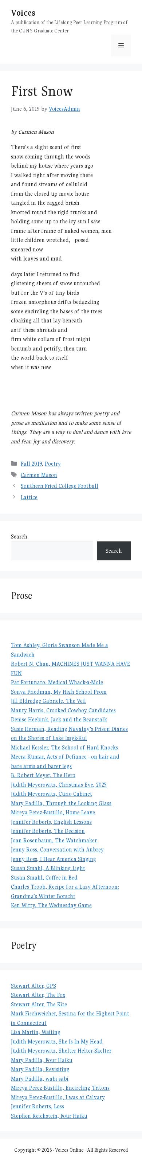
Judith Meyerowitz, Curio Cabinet (51, 793)
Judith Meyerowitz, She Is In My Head (57, 1041)
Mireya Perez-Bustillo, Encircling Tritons (60, 1087)
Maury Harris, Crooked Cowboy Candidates (63, 710)
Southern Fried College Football (59, 485)
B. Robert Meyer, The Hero (43, 775)
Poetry (53, 463)
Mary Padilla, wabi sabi (39, 1078)
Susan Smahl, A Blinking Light (48, 868)
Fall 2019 (31, 463)
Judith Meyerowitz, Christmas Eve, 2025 (59, 784)
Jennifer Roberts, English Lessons (51, 821)
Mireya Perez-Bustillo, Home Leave (53, 812)
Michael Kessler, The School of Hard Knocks (64, 747)
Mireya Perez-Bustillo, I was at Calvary (58, 1097)
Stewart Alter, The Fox (38, 994)
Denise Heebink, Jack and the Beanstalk (59, 719)
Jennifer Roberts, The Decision (48, 830)
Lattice (29, 497)
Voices (23, 12)
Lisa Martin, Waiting (35, 1032)
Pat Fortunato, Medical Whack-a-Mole (57, 682)
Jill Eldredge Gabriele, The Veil (48, 700)
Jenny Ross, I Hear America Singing (53, 858)
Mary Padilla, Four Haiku (41, 1060)
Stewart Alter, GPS (33, 985)
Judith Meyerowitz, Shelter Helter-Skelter (61, 1050)
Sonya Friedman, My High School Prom (59, 691)
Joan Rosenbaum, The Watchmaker (54, 840)
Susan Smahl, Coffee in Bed (44, 877)
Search (19, 536)
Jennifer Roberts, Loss (37, 1106)
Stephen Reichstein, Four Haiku (49, 1115)
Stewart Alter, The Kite (39, 1004)
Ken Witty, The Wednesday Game (51, 905)
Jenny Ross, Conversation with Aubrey (57, 849)
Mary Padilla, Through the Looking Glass (61, 803)
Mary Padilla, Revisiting (40, 1069)
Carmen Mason (39, 474)
